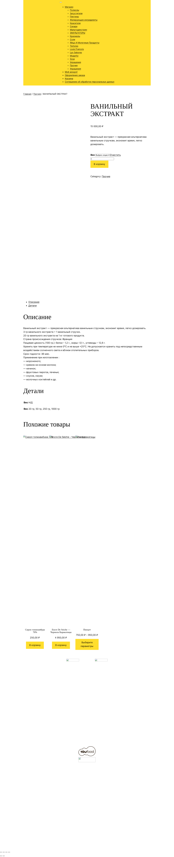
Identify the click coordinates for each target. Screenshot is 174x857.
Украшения (75, 62)
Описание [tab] (33, 302)
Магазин (69, 7)
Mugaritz (74, 55)
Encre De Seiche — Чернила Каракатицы (60, 631)
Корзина (69, 78)
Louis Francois (77, 49)
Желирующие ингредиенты (83, 20)
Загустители (76, 13)
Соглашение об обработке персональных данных (89, 81)
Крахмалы (75, 36)
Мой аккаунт (71, 72)
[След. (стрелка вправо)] (4, 855)
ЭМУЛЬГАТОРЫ (77, 33)
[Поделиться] (6, 852)
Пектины (74, 16)
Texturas (74, 46)
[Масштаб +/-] (1, 852)
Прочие (74, 65)
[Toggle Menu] (61, 2)
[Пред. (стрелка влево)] (1, 855)
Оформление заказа (75, 75)
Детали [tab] (32, 305)
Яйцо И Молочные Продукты (84, 42)
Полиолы (74, 10)
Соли (72, 39)
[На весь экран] (4, 852)
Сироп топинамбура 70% (35, 631)
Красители (75, 23)
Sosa (72, 59)
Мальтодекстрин (78, 29)
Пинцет (87, 629)
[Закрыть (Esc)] (9, 852)
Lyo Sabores (76, 52)
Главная (27, 94)
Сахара (73, 26)
